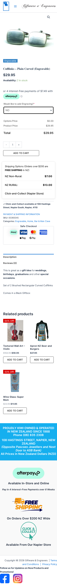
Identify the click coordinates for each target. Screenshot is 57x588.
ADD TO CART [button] (15, 359)
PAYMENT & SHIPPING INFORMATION (21, 214)
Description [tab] (9, 257)
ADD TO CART (21, 153)
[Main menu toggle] (15, 6)
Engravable (20, 221)
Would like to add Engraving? (24, 103)
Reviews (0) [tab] (10, 263)
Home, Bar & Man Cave (38, 221)
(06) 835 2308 (33, 435)
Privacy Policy (49, 564)
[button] (48, 17)
